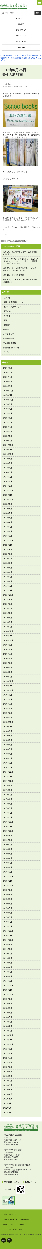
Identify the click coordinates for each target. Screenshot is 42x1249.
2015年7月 (7, 899)
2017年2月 (7, 813)
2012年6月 (7, 1062)
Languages (21, 47)
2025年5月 (7, 422)
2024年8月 (7, 459)
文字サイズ (3, 1240)
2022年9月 (7, 549)
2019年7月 (7, 704)
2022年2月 (7, 581)
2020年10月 (8, 640)
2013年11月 (8, 990)
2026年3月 (7, 382)
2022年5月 (7, 568)
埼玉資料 (7, 311)
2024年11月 (8, 450)
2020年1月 (7, 677)
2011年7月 (7, 1112)
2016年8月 (7, 840)
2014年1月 (7, 981)
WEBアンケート (21, 18)
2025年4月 (7, 427)
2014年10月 (8, 940)
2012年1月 (7, 1085)
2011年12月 (8, 1090)
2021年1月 (7, 627)
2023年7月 (7, 513)
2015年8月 (7, 895)
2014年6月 (7, 958)
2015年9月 (7, 890)
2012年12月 (8, 1035)
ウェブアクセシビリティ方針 (12, 1229)
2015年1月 (7, 926)
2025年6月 (7, 418)
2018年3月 (7, 758)
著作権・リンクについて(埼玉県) (13, 1224)
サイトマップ (21, 36)
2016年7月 (7, 845)
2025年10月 (8, 400)
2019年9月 (7, 695)
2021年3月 (7, 622)
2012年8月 (7, 1053)
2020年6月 (7, 658)
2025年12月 (8, 391)
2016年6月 (7, 849)
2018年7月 (7, 740)
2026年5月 (7, 372)
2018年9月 (7, 731)
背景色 (9, 1240)
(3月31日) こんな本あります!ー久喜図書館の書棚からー (20, 281)
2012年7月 (7, 1058)
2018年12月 (8, 722)
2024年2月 (7, 481)
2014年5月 (7, 963)
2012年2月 (7, 1081)
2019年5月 (7, 713)
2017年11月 (8, 776)
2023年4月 (7, 522)
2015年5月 (7, 908)
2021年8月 (7, 604)
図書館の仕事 (8, 339)
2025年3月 (7, 431)
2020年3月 (7, 668)
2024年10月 (8, 454)
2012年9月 (7, 1049)
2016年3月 (7, 863)
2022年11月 (8, 545)
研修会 (6, 329)
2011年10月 (8, 1099)
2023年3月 (7, 527)
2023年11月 (8, 495)
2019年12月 (8, 681)
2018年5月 (7, 749)
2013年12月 (8, 985)
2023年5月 (7, 518)
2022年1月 (7, 586)
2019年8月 (7, 699)
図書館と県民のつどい (12, 348)
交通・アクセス (21, 30)
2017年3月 (7, 808)
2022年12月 (8, 540)
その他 (6, 352)
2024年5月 (7, 472)
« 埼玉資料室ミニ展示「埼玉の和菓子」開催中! (19, 55)
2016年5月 (7, 854)
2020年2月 (7, 672)
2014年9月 (7, 944)
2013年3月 (7, 1022)
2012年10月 (8, 1044)
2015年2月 (7, 922)
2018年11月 (8, 727)
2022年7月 (7, 559)
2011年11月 (8, 1094)
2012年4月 (7, 1072)
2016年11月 (8, 826)
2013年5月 (7, 1017)
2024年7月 (7, 463)
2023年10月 (8, 500)
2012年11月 (8, 1040)
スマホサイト (10, 1189)
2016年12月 (8, 822)
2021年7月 (7, 609)
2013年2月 (7, 1026)
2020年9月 (7, 645)
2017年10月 (8, 781)
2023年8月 (7, 509)
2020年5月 (7, 663)
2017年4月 (7, 804)
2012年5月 (7, 1067)
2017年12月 (8, 772)
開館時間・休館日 (11, 1182)
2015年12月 (8, 876)
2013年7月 (7, 1008)
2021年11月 (8, 590)
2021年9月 (7, 599)
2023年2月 (7, 531)
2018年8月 (7, 736)
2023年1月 (7, 536)
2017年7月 (7, 795)
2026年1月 (7, 386)
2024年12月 (8, 445)
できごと (7, 298)
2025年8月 (7, 409)
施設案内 (21, 24)
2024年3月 (7, 477)
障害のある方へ (21, 41)
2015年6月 (7, 904)
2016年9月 (7, 835)
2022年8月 (7, 554)
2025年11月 (8, 395)
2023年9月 (7, 504)
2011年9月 (7, 1103)
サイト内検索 (3, 13)
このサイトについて (9, 1215)
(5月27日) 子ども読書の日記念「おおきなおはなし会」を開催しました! (20, 269)
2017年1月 (7, 817)
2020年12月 (8, 631)
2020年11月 (8, 636)
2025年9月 (7, 404)
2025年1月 (7, 441)
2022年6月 (7, 563)
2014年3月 (7, 972)
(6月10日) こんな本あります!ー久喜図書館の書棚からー (20, 253)
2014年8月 (7, 949)
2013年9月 (7, 999)
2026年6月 (7, 368)
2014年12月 (8, 931)
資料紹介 (7, 325)
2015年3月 (7, 917)
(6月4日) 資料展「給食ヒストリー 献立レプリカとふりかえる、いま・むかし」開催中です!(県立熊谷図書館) (20, 261)
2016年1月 (7, 872)
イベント (7, 316)
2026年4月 (7, 377)
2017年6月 (7, 799)
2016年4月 (7, 858)
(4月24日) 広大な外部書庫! (14, 275)
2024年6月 (7, 468)
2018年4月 (7, 754)
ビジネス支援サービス (12, 307)
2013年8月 (7, 1004)
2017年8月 (7, 790)
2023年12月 (8, 490)
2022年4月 (7, 572)
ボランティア (8, 334)
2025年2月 (7, 436)
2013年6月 (7, 1013)
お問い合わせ (30, 1182)
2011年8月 (7, 1108)
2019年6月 (7, 708)
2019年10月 (8, 690)
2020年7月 (7, 654)
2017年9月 (7, 786)
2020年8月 (7, 649)
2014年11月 (8, 935)
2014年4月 (7, 967)
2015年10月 (8, 885)
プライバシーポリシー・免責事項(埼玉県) (16, 1219)
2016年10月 (8, 831)
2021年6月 (7, 613)
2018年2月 (7, 763)
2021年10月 (8, 595)
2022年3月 (7, 577)
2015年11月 (8, 881)
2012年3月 (7, 1076)
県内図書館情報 (9, 343)
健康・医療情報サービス (13, 302)
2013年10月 (8, 994)
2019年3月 (7, 718)
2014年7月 (7, 954)
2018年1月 (7, 767)
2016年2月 (7, 867)
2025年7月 (7, 413)
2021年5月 (7, 618)
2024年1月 (7, 486)
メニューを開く (39, 2)
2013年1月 (7, 1031)
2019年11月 (8, 686)
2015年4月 (7, 913)
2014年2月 (7, 976)
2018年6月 (7, 745)
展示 (5, 320)
